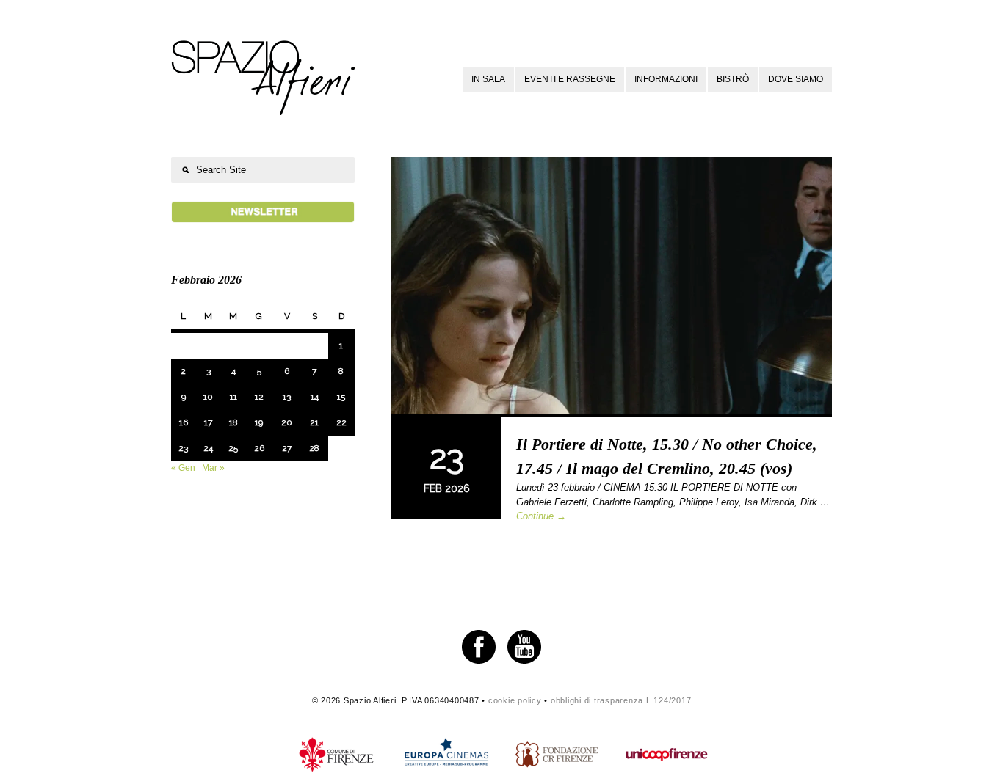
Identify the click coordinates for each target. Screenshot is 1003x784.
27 (287, 448)
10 (208, 397)
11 (233, 397)
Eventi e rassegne (569, 79)
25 (233, 448)
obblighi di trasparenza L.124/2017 (621, 700)
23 (183, 448)
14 (315, 397)
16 (183, 422)
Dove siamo (795, 79)
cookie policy (515, 700)
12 (259, 397)
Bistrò (733, 79)
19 (259, 422)
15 (341, 397)
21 (314, 422)
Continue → (541, 515)
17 (208, 422)
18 (233, 422)
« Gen (183, 468)
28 (314, 448)
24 (208, 448)
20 (286, 422)
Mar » (213, 468)
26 (259, 448)
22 (341, 422)
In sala (488, 79)
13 (287, 397)
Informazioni (666, 79)
